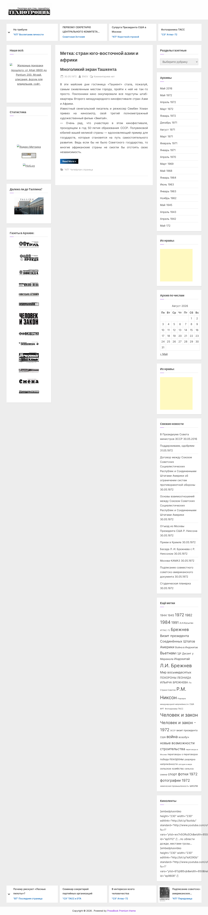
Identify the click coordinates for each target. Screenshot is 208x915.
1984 (165, 622)
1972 (179, 614)
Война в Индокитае (186, 647)
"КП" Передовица (182, 898)
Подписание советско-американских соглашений (186, 891)
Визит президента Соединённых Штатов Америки (177, 641)
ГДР (178, 653)
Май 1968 (166, 170)
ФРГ (162, 708)
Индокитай (182, 659)
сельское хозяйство (172, 768)
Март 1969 (167, 163)
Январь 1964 (168, 177)
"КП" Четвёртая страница (78, 169)
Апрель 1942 (168, 218)
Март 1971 (166, 136)
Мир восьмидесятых (175, 672)
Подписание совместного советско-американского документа (176, 572)
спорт (172, 774)
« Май (164, 354)
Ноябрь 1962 (168, 198)
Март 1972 (166, 109)
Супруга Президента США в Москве (129, 29)
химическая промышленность (174, 786)
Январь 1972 (168, 115)
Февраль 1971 (168, 143)
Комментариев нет (104, 76)
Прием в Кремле (170, 542)
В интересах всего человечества (123, 891)
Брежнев (180, 629)
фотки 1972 (187, 774)
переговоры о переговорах (183, 754)
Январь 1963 (168, 191)
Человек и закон (179, 715)
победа (164, 759)
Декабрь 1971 (168, 122)
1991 (175, 623)
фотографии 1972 (175, 780)
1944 (163, 615)
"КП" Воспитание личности (28, 34)
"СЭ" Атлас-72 (169, 34)
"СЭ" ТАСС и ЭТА (72, 898)
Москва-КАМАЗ (170, 560)
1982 (188, 615)
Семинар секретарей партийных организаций (77, 891)
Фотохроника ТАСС (173, 29)
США (191, 704)
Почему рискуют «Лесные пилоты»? (29, 891)
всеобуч (184, 737)
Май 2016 (166, 88)
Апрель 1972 (168, 102)
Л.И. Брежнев (176, 665)
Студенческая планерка (175, 583)
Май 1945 (166, 205)
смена (163, 774)
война (172, 736)
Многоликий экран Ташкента (88, 69)
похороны (176, 759)
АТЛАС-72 (165, 630)
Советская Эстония (74, 36)
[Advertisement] (176, 265)
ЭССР (173, 730)
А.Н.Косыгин (186, 623)
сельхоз (189, 768)
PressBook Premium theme (121, 910)
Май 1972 (166, 95)
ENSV (85, 76)
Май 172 (165, 225)
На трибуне (20, 29)
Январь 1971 (168, 150)
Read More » (70, 162)
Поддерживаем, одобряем (177, 445)
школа (194, 785)
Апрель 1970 (168, 157)
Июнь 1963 (167, 184)
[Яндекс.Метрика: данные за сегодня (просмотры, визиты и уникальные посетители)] (29, 147)
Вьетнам (168, 653)
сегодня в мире (185, 764)
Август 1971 (167, 129)
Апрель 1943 (168, 212)
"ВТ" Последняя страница (27, 898)
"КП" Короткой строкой (125, 36)
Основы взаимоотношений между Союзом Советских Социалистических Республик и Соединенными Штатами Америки (178, 505)
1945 (171, 615)
